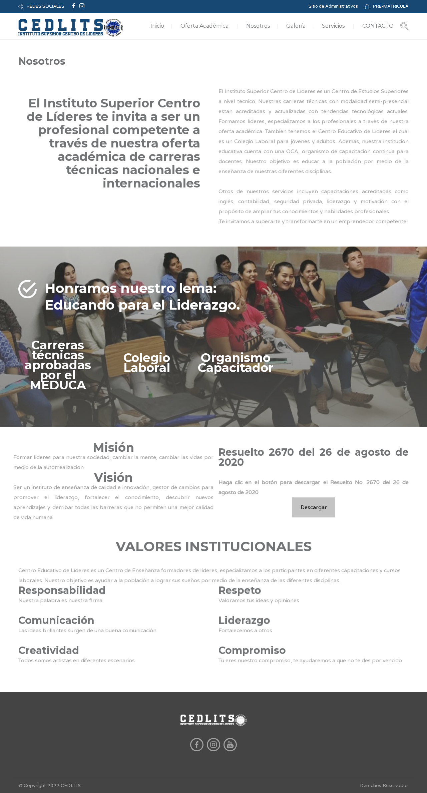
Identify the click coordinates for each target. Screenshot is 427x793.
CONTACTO (378, 26)
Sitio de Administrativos (333, 6)
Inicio (157, 26)
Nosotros (258, 26)
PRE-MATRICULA (391, 6)
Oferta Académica (204, 26)
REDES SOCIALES (45, 6)
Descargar (314, 507)
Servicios (333, 26)
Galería (296, 26)
